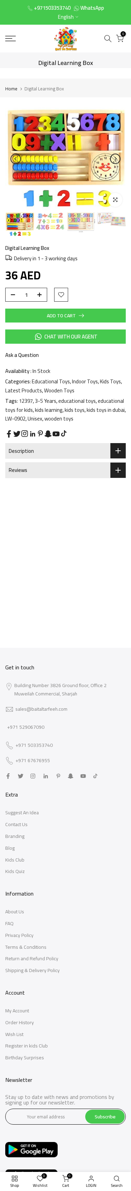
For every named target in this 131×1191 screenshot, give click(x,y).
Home (11, 88)
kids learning (49, 410)
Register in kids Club (26, 1045)
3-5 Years (45, 401)
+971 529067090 (25, 727)
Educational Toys (51, 381)
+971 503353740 (34, 745)
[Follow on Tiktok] (63, 433)
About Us (14, 911)
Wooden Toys (59, 390)
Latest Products (23, 390)
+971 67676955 (32, 761)
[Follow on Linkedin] (32, 434)
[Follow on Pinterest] (40, 433)
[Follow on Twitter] (17, 434)
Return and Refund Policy (31, 958)
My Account (17, 1010)
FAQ (9, 923)
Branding (14, 836)
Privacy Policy (19, 935)
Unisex (35, 419)
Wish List (14, 1034)
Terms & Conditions (25, 947)
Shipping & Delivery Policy (32, 970)
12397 (26, 401)
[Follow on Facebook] (9, 434)
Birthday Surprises (24, 1057)
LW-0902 (15, 419)
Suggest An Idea (22, 812)
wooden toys (58, 419)
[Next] (115, 159)
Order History (19, 1022)
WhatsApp (92, 8)
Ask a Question (22, 355)
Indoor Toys (85, 381)
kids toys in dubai (106, 410)
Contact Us (16, 824)
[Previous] (15, 159)
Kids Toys (110, 381)
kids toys (75, 410)
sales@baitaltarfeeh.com (41, 708)
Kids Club (14, 859)
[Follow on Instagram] (24, 433)
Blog (10, 848)
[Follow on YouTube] (56, 434)
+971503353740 (52, 8)
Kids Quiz (15, 871)
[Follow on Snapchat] (48, 434)
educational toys (77, 401)
